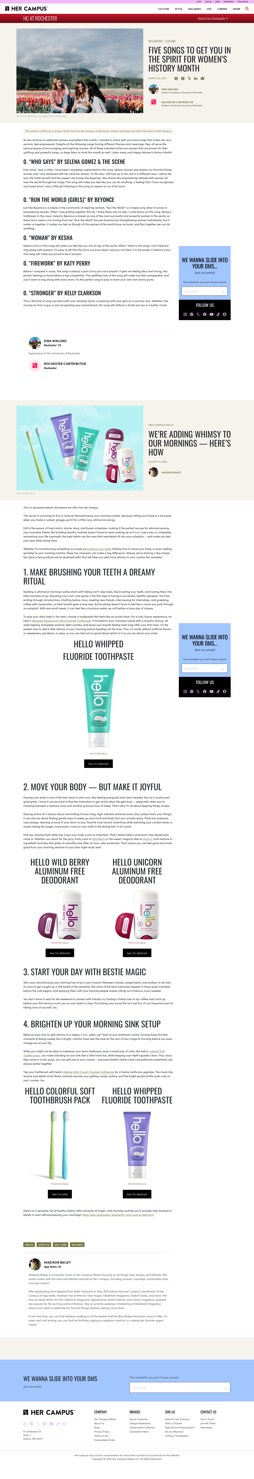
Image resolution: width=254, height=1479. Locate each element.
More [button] (236, 9)
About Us (99, 1423)
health (29, 1244)
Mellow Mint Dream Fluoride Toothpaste (88, 1072)
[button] (247, 9)
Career (222, 9)
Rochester (155, 40)
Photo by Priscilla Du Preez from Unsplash (41, 116)
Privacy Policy (101, 1431)
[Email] (202, 79)
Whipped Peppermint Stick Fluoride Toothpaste (61, 620)
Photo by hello (98, 753)
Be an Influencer (174, 1431)
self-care (61, 1244)
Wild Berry (98, 839)
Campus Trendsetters (177, 1435)
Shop (97, 1427)
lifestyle (43, 1244)
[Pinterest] (183, 79)
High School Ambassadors (179, 1427)
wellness (77, 1244)
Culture (163, 9)
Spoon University (139, 1419)
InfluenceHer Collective (142, 1427)
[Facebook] (176, 79)
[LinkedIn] (196, 79)
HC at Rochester (40, 18)
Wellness (194, 9)
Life (209, 9)
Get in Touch (207, 1419)
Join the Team (208, 1423)
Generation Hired (139, 1431)
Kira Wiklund (170, 89)
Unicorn (147, 839)
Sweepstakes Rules (104, 1440)
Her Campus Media (105, 1419)
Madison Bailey (171, 472)
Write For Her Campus (177, 1419)
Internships (206, 1427)
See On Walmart (98, 764)
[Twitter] (189, 79)
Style (178, 9)
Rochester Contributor (177, 102)
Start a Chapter (173, 1423)
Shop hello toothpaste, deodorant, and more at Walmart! (118, 1215)
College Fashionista (140, 1423)
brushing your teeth (99, 549)
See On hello (60, 1194)
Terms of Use (101, 1435)
